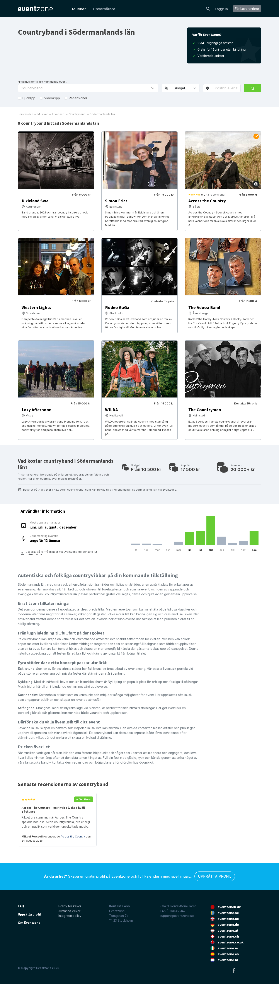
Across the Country (73, 836)
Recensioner (78, 98)
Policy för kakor (69, 906)
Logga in (221, 9)
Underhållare (104, 9)
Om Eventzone (29, 922)
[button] (88, 88)
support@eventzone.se (177, 915)
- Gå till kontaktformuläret (178, 906)
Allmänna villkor (69, 911)
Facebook (234, 970)
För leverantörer (247, 8)
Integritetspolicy (69, 915)
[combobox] (226, 88)
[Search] (208, 8)
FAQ (21, 906)
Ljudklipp (28, 98)
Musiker (79, 9)
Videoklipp (52, 98)
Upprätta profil (214, 876)
